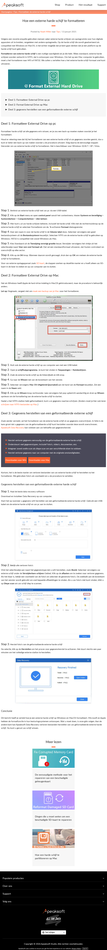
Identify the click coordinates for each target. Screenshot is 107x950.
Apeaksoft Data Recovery (12, 428)
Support (101, 5)
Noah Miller (45, 32)
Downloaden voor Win (15, 460)
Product (69, 5)
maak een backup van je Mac (46, 291)
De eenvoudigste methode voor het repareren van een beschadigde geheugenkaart (53, 778)
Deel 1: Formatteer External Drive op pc (29, 100)
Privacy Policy (76, 948)
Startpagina (6, 12)
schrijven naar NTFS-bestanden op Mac (19, 404)
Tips (15, 12)
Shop (57, 5)
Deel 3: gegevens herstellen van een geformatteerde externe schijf (43, 110)
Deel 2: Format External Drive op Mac (28, 105)
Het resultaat (85, 5)
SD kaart (40, 263)
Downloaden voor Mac (39, 460)
